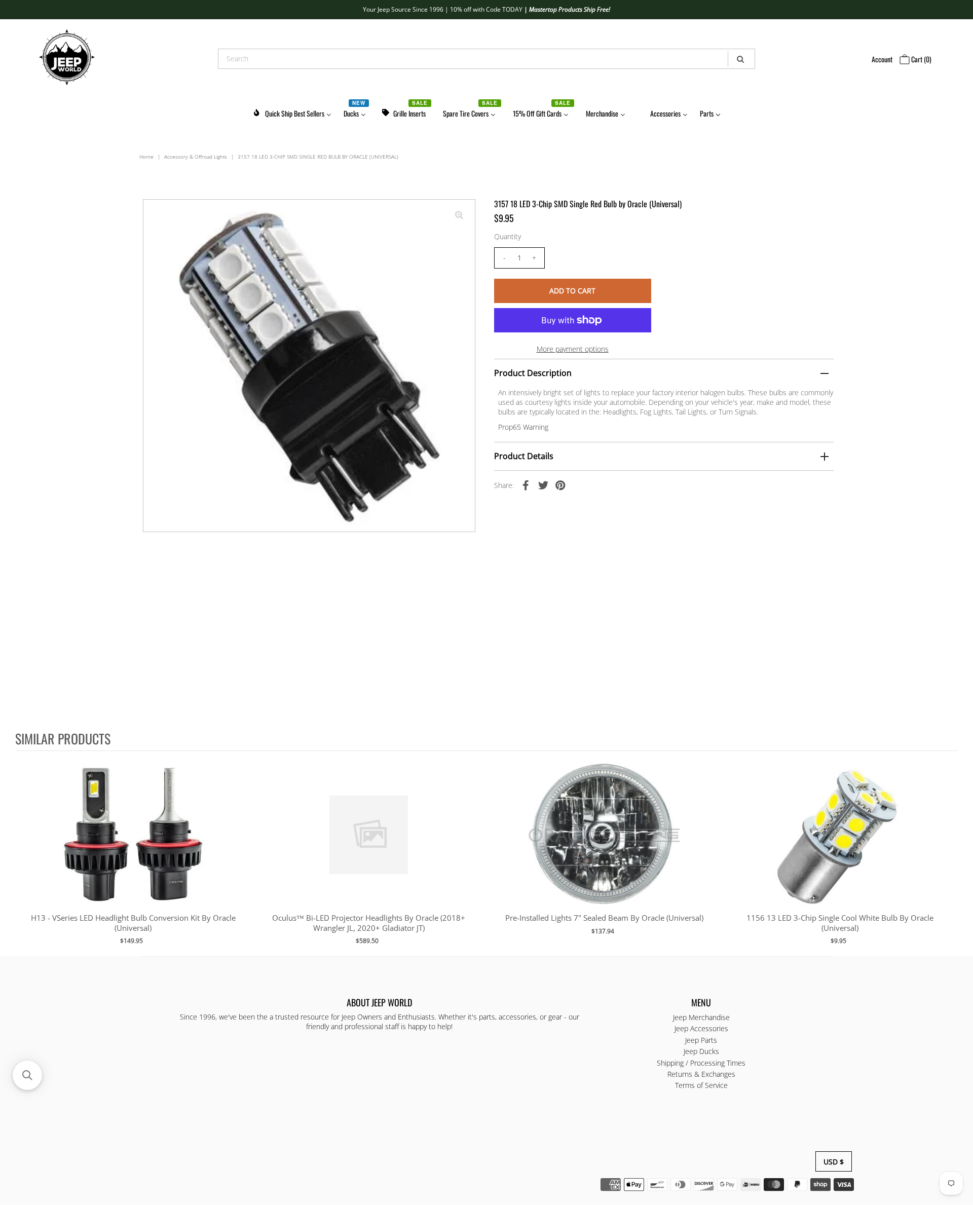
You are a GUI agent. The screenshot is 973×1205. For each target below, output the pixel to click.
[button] (27, 1075)
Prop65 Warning (523, 427)
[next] (948, 853)
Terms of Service (701, 1085)
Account (882, 59)
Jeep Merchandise (701, 1017)
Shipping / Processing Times (701, 1063)
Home (146, 156)
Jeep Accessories (701, 1029)
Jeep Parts (701, 1040)
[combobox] (486, 59)
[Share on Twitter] (543, 484)
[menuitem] (292, 112)
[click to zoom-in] (459, 215)
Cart (920, 59)
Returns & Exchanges (701, 1074)
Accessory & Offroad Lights (195, 156)
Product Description (533, 373)
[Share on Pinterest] (560, 484)
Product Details (523, 456)
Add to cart (133, 845)
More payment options (573, 349)
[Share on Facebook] (526, 484)
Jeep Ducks (701, 1052)
